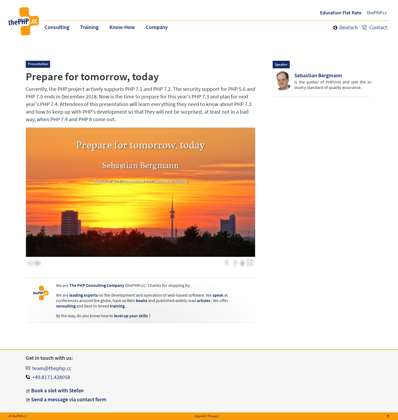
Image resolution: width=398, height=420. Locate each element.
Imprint (199, 416)
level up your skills (131, 315)
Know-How (122, 27)
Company (157, 27)
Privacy (213, 416)
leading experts (83, 295)
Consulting (56, 27)
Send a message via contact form (68, 399)
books (141, 300)
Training (89, 27)
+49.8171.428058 (51, 377)
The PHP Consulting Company (96, 285)
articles (203, 300)
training (117, 306)
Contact (378, 27)
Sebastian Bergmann (318, 75)
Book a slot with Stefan (57, 390)
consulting (66, 306)
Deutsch (348, 27)
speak (218, 295)
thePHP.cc (377, 12)
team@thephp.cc (51, 368)
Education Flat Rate (340, 12)
